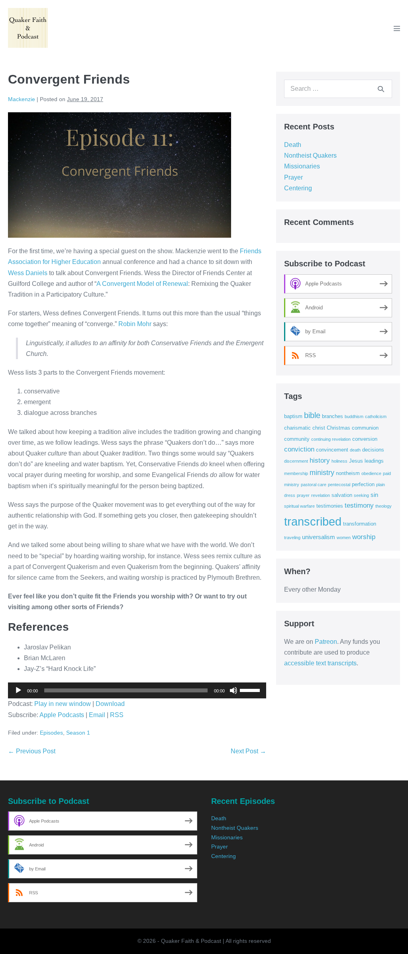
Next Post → (248, 751)
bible (312, 415)
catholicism (375, 416)
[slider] (251, 689)
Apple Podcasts (61, 715)
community (297, 439)
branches (332, 416)
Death (292, 144)
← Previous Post (31, 751)
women (344, 537)
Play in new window (62, 703)
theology (383, 506)
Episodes (51, 732)
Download (110, 703)
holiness (339, 461)
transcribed (312, 521)
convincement (332, 450)
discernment (296, 461)
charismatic (297, 428)
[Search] (381, 89)
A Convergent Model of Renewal (142, 283)
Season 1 (78, 732)
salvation (342, 495)
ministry (322, 473)
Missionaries (302, 166)
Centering (298, 188)
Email (97, 715)
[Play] (18, 690)
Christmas (338, 428)
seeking (361, 495)
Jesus (356, 461)
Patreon (326, 641)
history (320, 460)
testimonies (329, 506)
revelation (320, 495)
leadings (374, 461)
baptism (293, 416)
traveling (292, 537)
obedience (371, 473)
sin (374, 494)
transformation (359, 524)
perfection (363, 484)
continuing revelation (331, 439)
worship (363, 537)
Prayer (293, 177)
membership (296, 473)
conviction (299, 449)
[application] (137, 690)
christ (318, 428)
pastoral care (313, 484)
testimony (359, 505)
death (355, 450)
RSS (117, 715)
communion (365, 428)
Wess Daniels (27, 273)
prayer (303, 495)
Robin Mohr (135, 324)
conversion (364, 439)
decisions (373, 450)
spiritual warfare (299, 506)
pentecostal (339, 484)
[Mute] (233, 690)
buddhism (354, 416)
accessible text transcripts (320, 663)
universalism (318, 537)
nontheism (348, 473)
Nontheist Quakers (310, 155)
